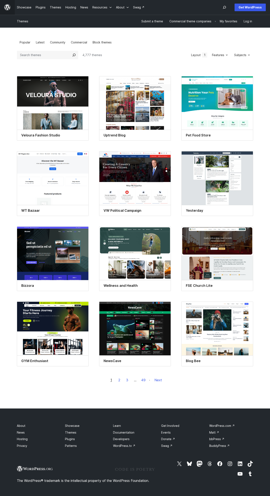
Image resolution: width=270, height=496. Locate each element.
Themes (22, 21)
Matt (214, 432)
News (21, 432)
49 (143, 380)
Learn (117, 425)
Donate (168, 439)
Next (158, 380)
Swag (167, 445)
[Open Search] (224, 7)
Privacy (22, 445)
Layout (198, 55)
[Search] (74, 55)
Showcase (72, 425)
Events (166, 432)
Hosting (22, 439)
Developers (121, 439)
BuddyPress (219, 445)
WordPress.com (222, 425)
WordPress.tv (124, 445)
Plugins (70, 439)
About (21, 425)
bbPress (216, 439)
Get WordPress (250, 7)
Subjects (240, 55)
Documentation (123, 432)
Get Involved (170, 425)
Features (218, 55)
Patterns (71, 445)
